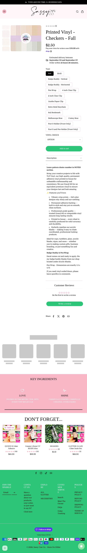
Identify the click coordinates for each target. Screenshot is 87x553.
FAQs (60, 507)
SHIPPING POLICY (79, 506)
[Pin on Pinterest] (63, 316)
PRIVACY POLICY (78, 493)
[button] (64, 148)
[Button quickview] (18, 435)
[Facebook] (36, 473)
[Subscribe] (14, 492)
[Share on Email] (68, 316)
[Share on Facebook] (53, 316)
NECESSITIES (46, 499)
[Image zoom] (26, 38)
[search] (77, 11)
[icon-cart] (82, 11)
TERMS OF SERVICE (79, 512)
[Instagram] (41, 473)
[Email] (50, 473)
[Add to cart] (39, 440)
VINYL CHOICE (52, 135)
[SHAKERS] (54, 434)
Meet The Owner (61, 502)
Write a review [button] (64, 304)
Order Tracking (61, 512)
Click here (28, 512)
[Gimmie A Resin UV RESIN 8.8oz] (33, 434)
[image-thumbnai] (6, 26)
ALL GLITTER (45, 493)
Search (60, 497)
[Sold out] (18, 440)
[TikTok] (46, 473)
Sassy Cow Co (39, 547)
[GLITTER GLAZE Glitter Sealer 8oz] (75, 434)
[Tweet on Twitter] (58, 316)
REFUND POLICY (78, 500)
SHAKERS (54, 446)
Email (5, 493)
